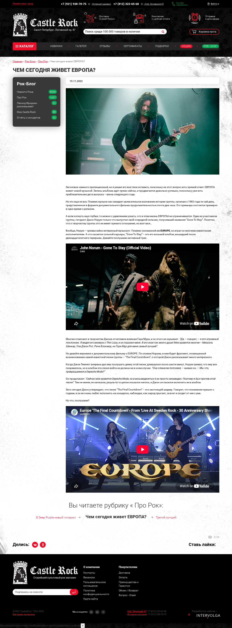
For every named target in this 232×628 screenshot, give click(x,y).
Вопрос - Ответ (127, 595)
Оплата (123, 577)
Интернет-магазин (101, 4)
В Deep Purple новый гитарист (56, 517)
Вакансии (89, 577)
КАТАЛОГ (26, 46)
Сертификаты (133, 46)
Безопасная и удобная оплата (161, 17)
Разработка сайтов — (205, 611)
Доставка (124, 572)
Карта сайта (90, 598)
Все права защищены (24, 614)
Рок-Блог (30, 61)
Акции (186, 46)
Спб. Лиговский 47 (154, 4)
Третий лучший (166, 517)
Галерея (81, 46)
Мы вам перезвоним (182, 4)
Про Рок (43, 61)
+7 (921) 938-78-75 (73, 4)
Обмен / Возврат (128, 590)
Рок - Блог (210, 46)
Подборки (162, 46)
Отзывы (105, 46)
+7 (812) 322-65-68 (126, 4)
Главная (17, 61)
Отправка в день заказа (212, 17)
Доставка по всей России (107, 17)
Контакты (89, 572)
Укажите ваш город (23, 3)
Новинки (56, 46)
